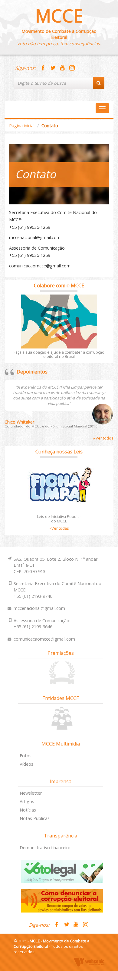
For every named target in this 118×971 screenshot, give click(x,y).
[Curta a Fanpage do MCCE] (43, 68)
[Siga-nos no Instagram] (72, 68)
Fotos (25, 755)
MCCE (59, 15)
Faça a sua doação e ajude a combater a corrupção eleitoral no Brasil (59, 354)
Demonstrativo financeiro (45, 847)
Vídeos (26, 764)
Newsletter (31, 793)
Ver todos (104, 438)
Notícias (28, 810)
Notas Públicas (35, 818)
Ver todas (60, 528)
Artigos (27, 801)
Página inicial (21, 125)
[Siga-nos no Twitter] (52, 68)
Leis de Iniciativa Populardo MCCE (59, 518)
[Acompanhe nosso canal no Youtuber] (62, 68)
